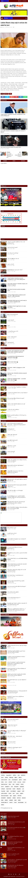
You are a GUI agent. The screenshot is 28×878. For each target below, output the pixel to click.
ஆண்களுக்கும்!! (10, 342)
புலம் (23, 788)
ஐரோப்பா (20, 779)
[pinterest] (25, 1)
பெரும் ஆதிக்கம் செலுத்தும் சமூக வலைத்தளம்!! (16, 538)
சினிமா (10, 784)
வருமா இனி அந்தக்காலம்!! (12, 440)
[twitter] (20, 1)
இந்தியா (16, 777)
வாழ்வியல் (21, 793)
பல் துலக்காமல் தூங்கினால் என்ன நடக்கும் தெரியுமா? (17, 392)
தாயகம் (2, 786)
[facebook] (19, 1)
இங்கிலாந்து (11, 777)
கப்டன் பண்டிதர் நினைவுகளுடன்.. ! (14, 597)
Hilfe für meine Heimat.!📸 (12, 361)
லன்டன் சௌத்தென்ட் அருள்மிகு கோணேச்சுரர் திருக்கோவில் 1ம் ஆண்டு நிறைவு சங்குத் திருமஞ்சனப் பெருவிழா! (16, 663)
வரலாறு (17, 793)
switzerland (20, 802)
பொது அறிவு (3, 791)
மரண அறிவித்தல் (13, 791)
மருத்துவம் (18, 791)
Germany (11, 800)
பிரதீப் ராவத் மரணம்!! (11, 741)
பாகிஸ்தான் (3, 788)
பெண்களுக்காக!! (10, 428)
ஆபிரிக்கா (14, 775)
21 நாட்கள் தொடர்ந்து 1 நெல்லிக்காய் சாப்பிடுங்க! (16, 387)
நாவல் (12, 786)
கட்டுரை (24, 779)
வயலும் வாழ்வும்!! (10, 320)
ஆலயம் (2, 777)
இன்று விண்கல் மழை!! (11, 527)
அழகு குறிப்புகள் (8, 775)
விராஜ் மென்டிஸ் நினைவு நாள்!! (13, 816)
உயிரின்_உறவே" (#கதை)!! (12, 434)
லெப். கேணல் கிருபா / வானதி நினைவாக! (15, 575)
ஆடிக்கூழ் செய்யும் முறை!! (12, 247)
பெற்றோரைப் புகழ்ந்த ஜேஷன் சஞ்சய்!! (14, 747)
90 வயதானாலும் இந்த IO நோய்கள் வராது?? (15, 398)
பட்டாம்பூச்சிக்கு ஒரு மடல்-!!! (12, 331)
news (10, 93)
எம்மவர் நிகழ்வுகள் (15, 779)
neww (19, 800)
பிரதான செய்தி (8, 788)
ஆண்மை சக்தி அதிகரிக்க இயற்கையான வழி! (16, 403)
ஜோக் (11, 795)
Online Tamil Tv (4, 802)
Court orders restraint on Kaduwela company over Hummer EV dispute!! (13, 131)
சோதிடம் (22, 784)
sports (11, 802)
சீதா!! (8, 325)
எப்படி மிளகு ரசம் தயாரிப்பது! (12, 252)
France (6, 800)
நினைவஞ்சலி (16, 786)
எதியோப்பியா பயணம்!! (11, 445)
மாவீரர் (23, 791)
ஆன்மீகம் (6, 777)
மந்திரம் (8, 791)
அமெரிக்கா (3, 775)
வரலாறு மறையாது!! (11, 451)
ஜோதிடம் (14, 795)
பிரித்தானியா (19, 788)
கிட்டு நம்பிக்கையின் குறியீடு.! (13, 591)
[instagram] (26, 1)
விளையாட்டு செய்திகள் (4, 795)
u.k (25, 802)
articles (19, 795)
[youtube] (24, 1)
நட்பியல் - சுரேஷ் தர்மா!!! (11, 336)
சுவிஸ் (13, 784)
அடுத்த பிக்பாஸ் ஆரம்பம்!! (12, 725)
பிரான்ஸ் (14, 788)
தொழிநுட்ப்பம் (7, 786)
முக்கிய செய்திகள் (4, 793)
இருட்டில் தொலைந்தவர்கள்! (12, 314)
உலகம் (9, 779)
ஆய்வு (19, 775)
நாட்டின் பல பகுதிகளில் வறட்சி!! (13, 853)
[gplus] (22, 1)
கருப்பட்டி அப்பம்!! (10, 264)
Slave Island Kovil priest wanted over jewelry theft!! (11, 147)
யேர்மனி (10, 793)
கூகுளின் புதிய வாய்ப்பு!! (11, 533)
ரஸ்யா (14, 793)
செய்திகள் (17, 784)
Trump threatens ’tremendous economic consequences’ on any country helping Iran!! (13, 115)
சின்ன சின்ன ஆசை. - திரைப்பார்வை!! (14, 736)
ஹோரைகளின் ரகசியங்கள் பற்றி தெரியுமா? (15, 465)
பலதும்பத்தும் (22, 786)
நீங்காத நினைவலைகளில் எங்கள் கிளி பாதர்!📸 (16, 827)
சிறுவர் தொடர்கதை (4, 784)
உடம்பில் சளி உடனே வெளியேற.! (13, 409)
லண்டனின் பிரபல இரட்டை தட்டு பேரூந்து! (15, 490)
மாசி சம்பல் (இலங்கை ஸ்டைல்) (13, 258)
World (2, 804)
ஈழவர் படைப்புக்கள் (4, 779)
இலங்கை (20, 777)
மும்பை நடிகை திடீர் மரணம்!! (12, 719)
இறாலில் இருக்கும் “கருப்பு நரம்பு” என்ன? (15, 269)
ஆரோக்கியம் (23, 775)
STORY (15, 802)
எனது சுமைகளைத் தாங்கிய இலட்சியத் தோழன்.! (16, 586)
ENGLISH (6, 93)
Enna (2, 800)
